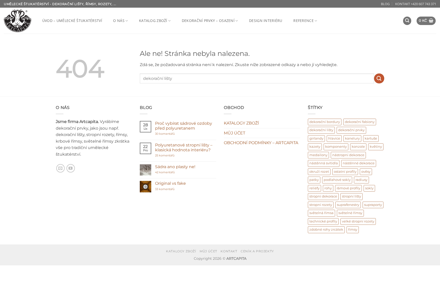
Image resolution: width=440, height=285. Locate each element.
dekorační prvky (351, 130)
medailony (318, 155)
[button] (407, 21)
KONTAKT (229, 251)
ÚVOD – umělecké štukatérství (72, 20)
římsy (352, 229)
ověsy (365, 172)
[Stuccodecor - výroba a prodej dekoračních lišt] (17, 20)
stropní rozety (320, 205)
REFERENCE (303, 20)
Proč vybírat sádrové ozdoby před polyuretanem (183, 126)
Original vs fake (170, 183)
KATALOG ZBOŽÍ (153, 20)
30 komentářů (174, 133)
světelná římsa (321, 213)
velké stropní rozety (358, 221)
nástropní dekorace (348, 155)
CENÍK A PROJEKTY (257, 251)
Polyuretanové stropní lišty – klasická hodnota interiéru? (183, 147)
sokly (369, 188)
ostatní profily (345, 172)
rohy (328, 188)
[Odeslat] (379, 78)
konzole (358, 146)
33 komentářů (170, 189)
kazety (314, 146)
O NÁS (118, 20)
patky (314, 180)
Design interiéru (265, 20)
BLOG (385, 4)
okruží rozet (319, 172)
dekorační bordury (324, 122)
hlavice (334, 138)
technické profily (323, 221)
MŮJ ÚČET (234, 133)
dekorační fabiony (360, 122)
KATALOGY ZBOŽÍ (241, 123)
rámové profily (348, 188)
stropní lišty (351, 196)
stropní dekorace (323, 196)
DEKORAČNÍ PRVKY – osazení (208, 20)
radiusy (361, 180)
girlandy (316, 138)
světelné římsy (350, 213)
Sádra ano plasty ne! (175, 166)
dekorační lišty (321, 130)
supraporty (373, 205)
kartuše (371, 138)
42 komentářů (170, 172)
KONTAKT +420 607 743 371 (415, 4)
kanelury (352, 138)
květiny (376, 146)
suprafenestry (348, 205)
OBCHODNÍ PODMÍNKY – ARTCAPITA (261, 142)
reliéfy (314, 188)
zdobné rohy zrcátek (326, 229)
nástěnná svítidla (323, 163)
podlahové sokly (337, 180)
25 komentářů (174, 155)
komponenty (336, 146)
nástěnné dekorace (359, 163)
